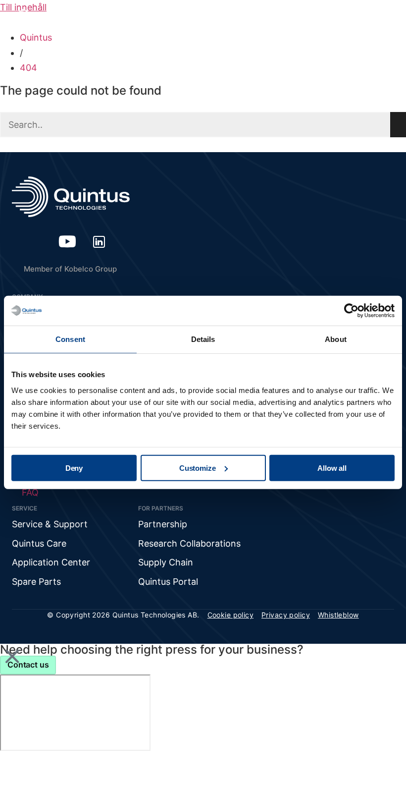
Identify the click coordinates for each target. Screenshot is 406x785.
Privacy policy (285, 615)
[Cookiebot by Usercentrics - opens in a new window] (351, 310)
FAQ (30, 492)
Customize (197, 467)
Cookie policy (230, 615)
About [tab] (336, 339)
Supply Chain (165, 562)
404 (28, 67)
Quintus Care (39, 543)
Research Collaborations (189, 543)
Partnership (162, 524)
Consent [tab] (70, 339)
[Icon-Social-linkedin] (99, 241)
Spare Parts (36, 581)
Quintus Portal (168, 581)
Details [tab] (203, 339)
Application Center (51, 562)
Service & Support (50, 524)
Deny (74, 467)
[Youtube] (67, 241)
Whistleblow (338, 615)
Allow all (332, 467)
